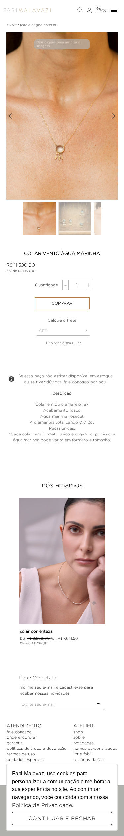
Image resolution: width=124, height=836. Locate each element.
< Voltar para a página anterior (31, 25)
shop (78, 732)
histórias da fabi (89, 759)
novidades (83, 743)
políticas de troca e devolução (37, 748)
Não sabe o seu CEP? (63, 343)
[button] (10, 116)
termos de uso (21, 754)
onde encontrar (22, 737)
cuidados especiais (25, 759)
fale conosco (19, 732)
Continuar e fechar (62, 818)
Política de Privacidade (42, 805)
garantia (15, 743)
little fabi (82, 754)
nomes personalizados (95, 748)
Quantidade (46, 285)
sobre (79, 737)
